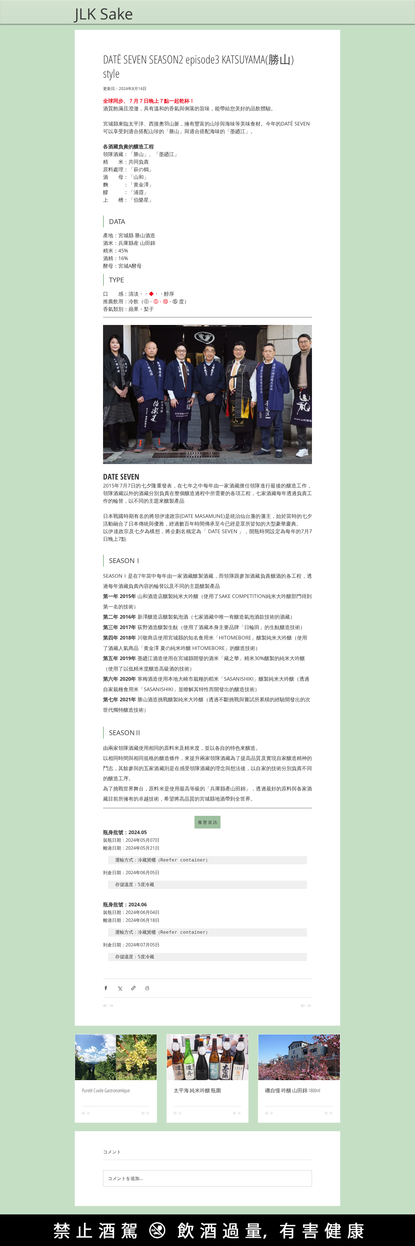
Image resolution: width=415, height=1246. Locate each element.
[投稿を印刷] (147, 988)
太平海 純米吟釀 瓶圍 (197, 1090)
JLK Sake (106, 13)
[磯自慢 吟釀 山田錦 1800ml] (299, 1057)
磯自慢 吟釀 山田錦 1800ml (292, 1090)
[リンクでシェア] (133, 988)
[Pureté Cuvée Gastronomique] (116, 1057)
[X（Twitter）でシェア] (119, 988)
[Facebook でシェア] (105, 988)
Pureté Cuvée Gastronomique (106, 1090)
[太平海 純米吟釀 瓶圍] (207, 1057)
